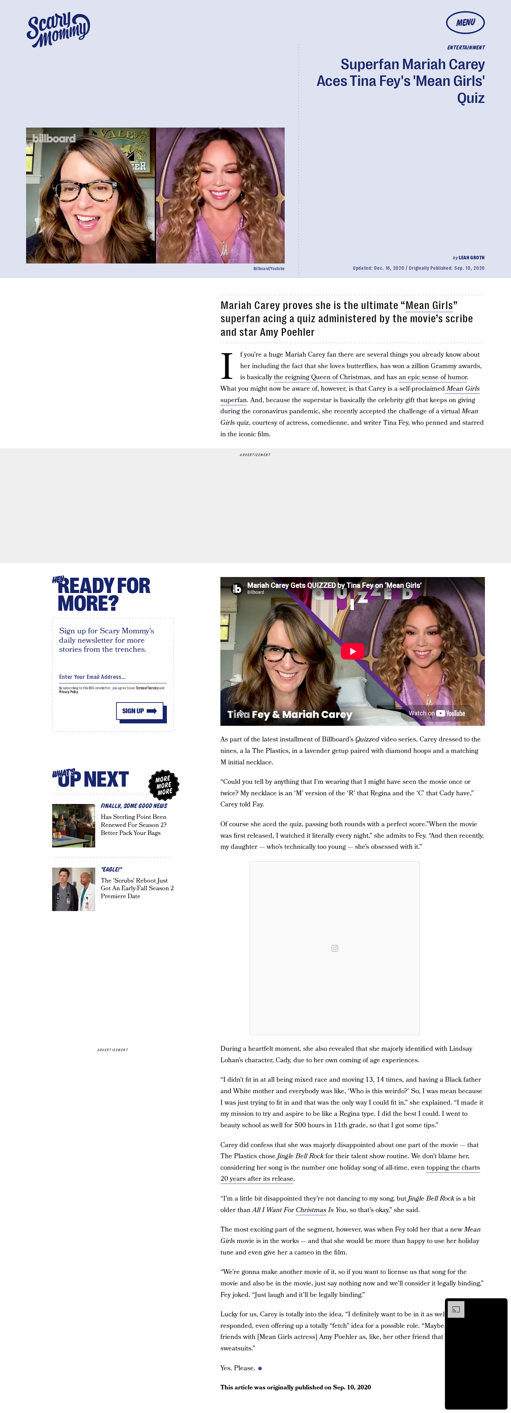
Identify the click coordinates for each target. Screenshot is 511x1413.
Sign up (133, 711)
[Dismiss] (499, 1304)
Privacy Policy (69, 692)
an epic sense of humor (433, 377)
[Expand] (452, 1304)
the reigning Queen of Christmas (322, 377)
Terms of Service (147, 688)
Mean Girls (429, 305)
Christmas (311, 1210)
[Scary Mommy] (58, 29)
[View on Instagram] (334, 948)
